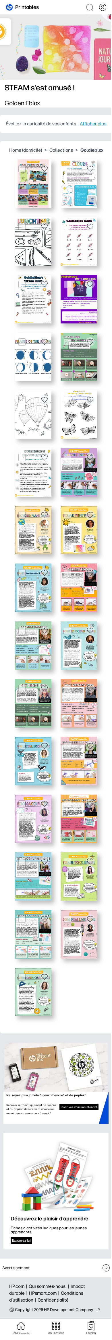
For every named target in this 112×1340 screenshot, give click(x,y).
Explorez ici (21, 1240)
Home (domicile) (25, 150)
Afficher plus (93, 123)
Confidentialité (53, 1300)
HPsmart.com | (45, 1293)
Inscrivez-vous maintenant (79, 1107)
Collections (61, 150)
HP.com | (19, 1286)
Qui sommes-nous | (50, 1286)
